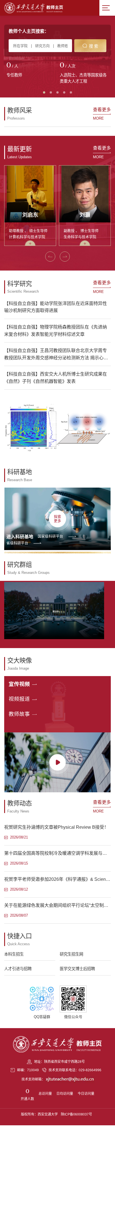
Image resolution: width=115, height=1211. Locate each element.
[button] (50, 256)
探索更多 (57, 518)
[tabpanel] (31, 70)
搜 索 (93, 46)
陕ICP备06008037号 (76, 1114)
